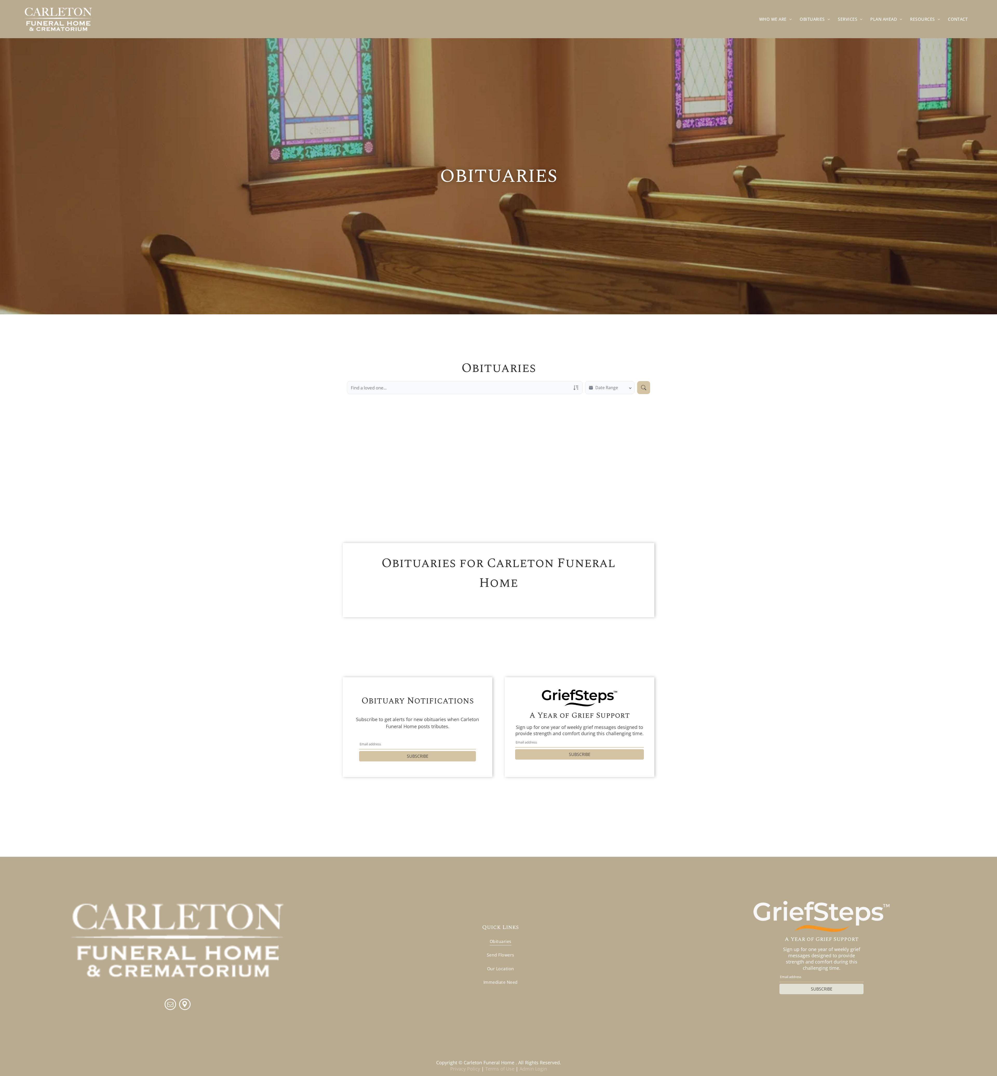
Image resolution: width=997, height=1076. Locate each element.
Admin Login (533, 1069)
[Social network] (185, 1005)
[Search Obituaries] (643, 387)
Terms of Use (499, 1069)
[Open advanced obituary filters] (576, 387)
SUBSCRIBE (417, 756)
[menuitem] (775, 19)
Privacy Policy (465, 1069)
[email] (170, 1005)
